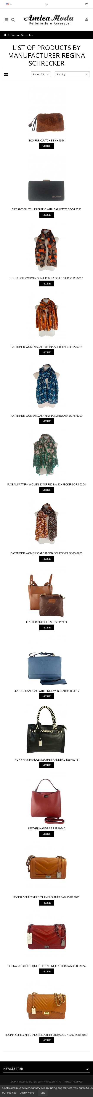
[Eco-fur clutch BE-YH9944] (46, 111)
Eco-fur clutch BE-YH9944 (46, 140)
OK (43, 1092)
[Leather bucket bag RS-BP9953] (46, 592)
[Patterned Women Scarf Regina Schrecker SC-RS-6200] (46, 524)
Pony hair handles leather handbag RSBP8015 (46, 759)
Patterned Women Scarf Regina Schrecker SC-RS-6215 (46, 347)
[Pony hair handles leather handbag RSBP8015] (46, 730)
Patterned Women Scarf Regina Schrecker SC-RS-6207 (46, 416)
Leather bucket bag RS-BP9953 (46, 622)
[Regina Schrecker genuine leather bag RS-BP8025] (46, 868)
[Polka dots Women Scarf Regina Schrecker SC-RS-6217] (46, 248)
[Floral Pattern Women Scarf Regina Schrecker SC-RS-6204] (46, 455)
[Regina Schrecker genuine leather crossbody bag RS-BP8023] (46, 1005)
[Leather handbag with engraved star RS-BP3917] (46, 661)
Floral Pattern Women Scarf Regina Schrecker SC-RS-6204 (46, 484)
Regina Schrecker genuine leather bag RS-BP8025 (46, 897)
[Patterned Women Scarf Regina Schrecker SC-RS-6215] (46, 317)
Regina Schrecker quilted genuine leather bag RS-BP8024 (46, 966)
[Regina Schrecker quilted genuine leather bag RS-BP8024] (46, 936)
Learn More (27, 1092)
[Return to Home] (4, 35)
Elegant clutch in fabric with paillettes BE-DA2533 (47, 209)
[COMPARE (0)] (86, 5)
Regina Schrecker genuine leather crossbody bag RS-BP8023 (46, 1035)
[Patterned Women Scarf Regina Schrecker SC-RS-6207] (46, 386)
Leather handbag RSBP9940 (46, 828)
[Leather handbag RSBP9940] (46, 799)
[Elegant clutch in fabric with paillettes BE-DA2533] (46, 180)
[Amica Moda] (49, 20)
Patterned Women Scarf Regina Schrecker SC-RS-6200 (46, 553)
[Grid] (6, 74)
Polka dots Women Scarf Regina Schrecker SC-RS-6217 (46, 278)
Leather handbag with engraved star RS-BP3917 (46, 691)
